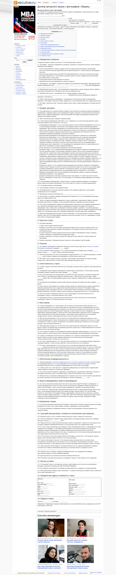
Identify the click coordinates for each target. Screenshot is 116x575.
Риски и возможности (45, 564)
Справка (18, 55)
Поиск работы (71, 538)
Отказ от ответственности (70, 573)
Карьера (18, 66)
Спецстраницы (19, 87)
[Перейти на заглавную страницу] (24, 3)
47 (84, 564)
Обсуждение (46, 2)
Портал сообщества (20, 49)
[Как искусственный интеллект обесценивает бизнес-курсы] (80, 554)
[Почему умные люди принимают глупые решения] (51, 528)
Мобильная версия (83, 573)
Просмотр (54, 2)
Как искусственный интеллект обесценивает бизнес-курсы (78, 567)
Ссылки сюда (19, 83)
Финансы (18, 76)
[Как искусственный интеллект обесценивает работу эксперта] (51, 554)
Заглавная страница (20, 45)
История (61, 2)
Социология (18, 74)
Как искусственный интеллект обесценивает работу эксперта (49, 567)
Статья (39, 2)
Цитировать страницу (21, 93)
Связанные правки (20, 85)
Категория (41, 511)
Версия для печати (20, 88)
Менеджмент (19, 69)
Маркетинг (18, 68)
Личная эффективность (45, 538)
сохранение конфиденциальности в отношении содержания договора (71, 362)
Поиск (15, 58)
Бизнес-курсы (71, 564)
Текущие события (20, 50)
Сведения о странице (21, 92)
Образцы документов (50, 511)
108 (85, 538)
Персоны (18, 73)
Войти (100, 0)
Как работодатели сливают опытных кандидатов (77, 541)
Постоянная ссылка (20, 90)
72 (62, 538)
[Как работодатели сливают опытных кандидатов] (80, 528)
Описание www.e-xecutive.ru (54, 573)
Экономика (18, 77)
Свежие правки (19, 52)
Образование (19, 71)
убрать (60, 31)
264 (61, 564)
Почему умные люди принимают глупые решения (50, 541)
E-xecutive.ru (19, 47)
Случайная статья (20, 54)
